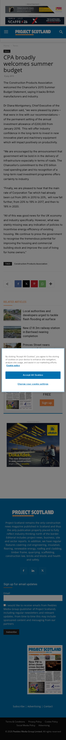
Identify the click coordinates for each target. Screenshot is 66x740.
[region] (33, 370)
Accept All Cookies (33, 375)
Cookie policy (13, 365)
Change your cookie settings (33, 384)
